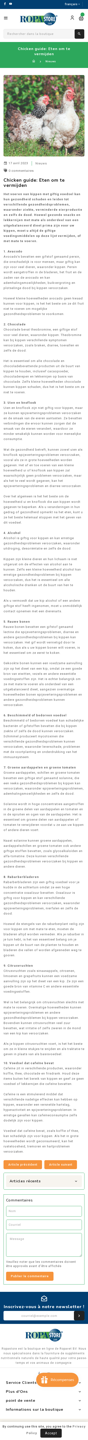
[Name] (79, 1315)
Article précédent (22, 1164)
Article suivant (60, 1164)
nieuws (41, 163)
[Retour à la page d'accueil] (34, 61)
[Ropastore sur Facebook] (39, 1373)
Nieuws (51, 61)
